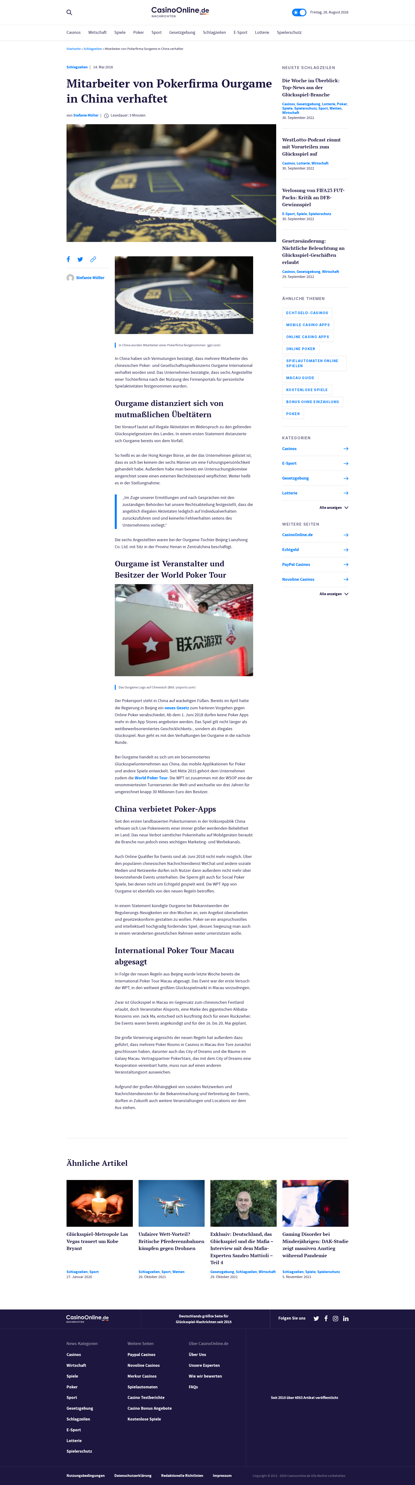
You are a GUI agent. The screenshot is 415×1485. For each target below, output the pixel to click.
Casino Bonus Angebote (150, 1408)
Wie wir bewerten (205, 1376)
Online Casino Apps (307, 337)
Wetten (336, 108)
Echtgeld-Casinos (307, 313)
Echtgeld (290, 550)
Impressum (222, 1475)
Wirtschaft (97, 32)
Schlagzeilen (214, 32)
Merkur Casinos (142, 1376)
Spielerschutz (289, 32)
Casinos (74, 32)
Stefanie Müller (85, 115)
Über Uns (197, 1354)
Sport (157, 32)
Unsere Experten (204, 1365)
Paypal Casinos (141, 1354)
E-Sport (240, 32)
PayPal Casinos (296, 564)
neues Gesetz (177, 708)
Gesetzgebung (182, 32)
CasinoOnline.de (297, 535)
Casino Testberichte (146, 1397)
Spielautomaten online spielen (312, 363)
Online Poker (301, 349)
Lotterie (262, 32)
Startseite (74, 49)
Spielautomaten (143, 1387)
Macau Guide (300, 378)
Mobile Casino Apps (308, 325)
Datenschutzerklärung (133, 1475)
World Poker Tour (151, 778)
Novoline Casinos (298, 579)
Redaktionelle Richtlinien (182, 1475)
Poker (138, 32)
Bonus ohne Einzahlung (312, 402)
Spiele (120, 32)
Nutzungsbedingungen (86, 1475)
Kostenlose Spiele (307, 390)
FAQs (193, 1387)
